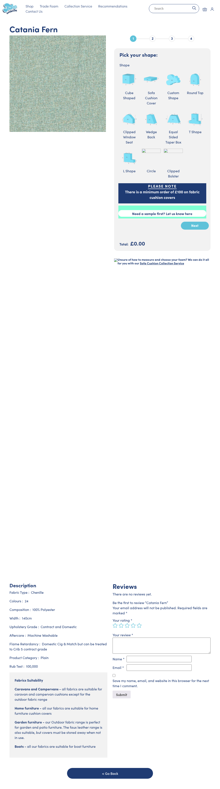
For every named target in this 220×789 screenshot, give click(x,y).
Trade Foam (49, 6)
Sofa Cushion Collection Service (162, 263)
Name (119, 659)
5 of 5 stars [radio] (139, 625)
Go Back (111, 773)
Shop (30, 6)
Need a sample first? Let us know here (162, 213)
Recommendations (112, 6)
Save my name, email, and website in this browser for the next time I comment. (161, 683)
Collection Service (78, 6)
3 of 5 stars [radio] (127, 625)
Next (195, 225)
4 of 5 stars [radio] (133, 625)
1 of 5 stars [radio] (115, 625)
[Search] (194, 7)
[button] (205, 9)
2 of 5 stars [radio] (121, 625)
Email (118, 667)
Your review (123, 635)
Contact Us (34, 11)
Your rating (122, 620)
